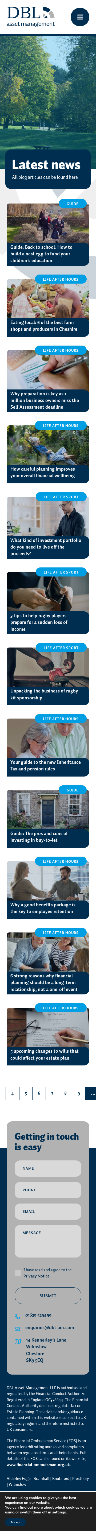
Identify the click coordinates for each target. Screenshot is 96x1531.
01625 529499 (38, 1315)
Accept (15, 1522)
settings (59, 1512)
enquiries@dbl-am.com (49, 1328)
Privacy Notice (36, 1276)
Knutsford (60, 1478)
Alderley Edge (19, 1478)
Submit (48, 1296)
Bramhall (41, 1478)
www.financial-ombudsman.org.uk (38, 1465)
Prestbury (80, 1478)
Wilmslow (17, 1484)
